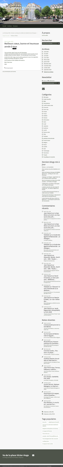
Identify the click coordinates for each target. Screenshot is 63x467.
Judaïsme (45, 126)
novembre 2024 (47, 65)
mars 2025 (46, 57)
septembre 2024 (47, 69)
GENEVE (45, 115)
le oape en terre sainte (48, 443)
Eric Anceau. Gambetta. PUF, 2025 (51, 377)
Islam (44, 122)
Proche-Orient (46, 140)
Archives (9, 26)
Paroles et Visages (52, 181)
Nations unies (46, 132)
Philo (44, 134)
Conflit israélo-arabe (48, 105)
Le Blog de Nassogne (48, 185)
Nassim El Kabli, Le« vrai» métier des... (52, 299)
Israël (44, 124)
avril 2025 (46, 55)
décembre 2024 (47, 63)
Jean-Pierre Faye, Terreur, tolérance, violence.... (52, 368)
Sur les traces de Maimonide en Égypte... (51, 335)
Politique (45, 136)
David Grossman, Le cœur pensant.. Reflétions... (51, 277)
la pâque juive (46, 441)
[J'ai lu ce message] (61, 465)
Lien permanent (9, 68)
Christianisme (46, 103)
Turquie (45, 155)
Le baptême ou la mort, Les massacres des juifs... (52, 215)
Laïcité (45, 130)
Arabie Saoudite (47, 99)
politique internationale (48, 138)
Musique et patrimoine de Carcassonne (51, 200)
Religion (45, 142)
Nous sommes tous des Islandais (49, 169)
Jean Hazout (48, 213)
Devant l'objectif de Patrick (50, 189)
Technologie (46, 150)
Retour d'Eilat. (14, 35)
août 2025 (46, 51)
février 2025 (46, 59)
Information (46, 120)
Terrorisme (46, 153)
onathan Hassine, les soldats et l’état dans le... (51, 359)
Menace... (44, 167)
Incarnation (50, 167)
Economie (45, 107)
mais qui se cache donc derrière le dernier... (50, 425)
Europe (45, 111)
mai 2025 (46, 53)
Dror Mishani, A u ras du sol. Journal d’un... (51, 403)
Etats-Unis (45, 109)
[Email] (4, 19)
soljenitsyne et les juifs (54, 422)
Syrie (44, 148)
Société (45, 146)
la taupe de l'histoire (47, 431)
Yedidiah (46, 235)
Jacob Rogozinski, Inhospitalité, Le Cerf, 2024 (52, 310)
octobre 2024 (47, 67)
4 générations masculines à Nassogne (50, 183)
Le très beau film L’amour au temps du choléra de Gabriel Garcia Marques (19, 33)
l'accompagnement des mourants (50, 438)
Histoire (45, 117)
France (45, 113)
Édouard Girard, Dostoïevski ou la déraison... (52, 288)
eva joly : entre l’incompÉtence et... (51, 436)
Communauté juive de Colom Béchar (52, 326)
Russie (45, 144)
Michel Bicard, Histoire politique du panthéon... (52, 342)
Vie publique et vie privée (49, 157)
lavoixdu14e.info (52, 196)
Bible (44, 101)
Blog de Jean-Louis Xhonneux (50, 174)
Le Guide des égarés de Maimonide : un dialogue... (52, 236)
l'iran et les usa (46, 433)
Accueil (4, 26)
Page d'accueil (6, 35)
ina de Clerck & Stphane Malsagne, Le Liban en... (51, 385)
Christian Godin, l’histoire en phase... (51, 352)
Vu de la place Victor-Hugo (20, 8)
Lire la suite (45, 35)
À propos (15, 26)
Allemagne (45, 97)
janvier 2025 (46, 61)
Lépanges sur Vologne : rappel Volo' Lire (51, 177)
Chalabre (52, 193)
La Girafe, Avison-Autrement (50, 178)
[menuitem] (5, 26)
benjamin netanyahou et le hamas (50, 428)
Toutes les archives (48, 72)
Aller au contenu (4, 1)
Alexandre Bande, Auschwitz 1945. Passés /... (52, 258)
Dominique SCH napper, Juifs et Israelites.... (51, 394)
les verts (44, 422)
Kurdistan (45, 128)
